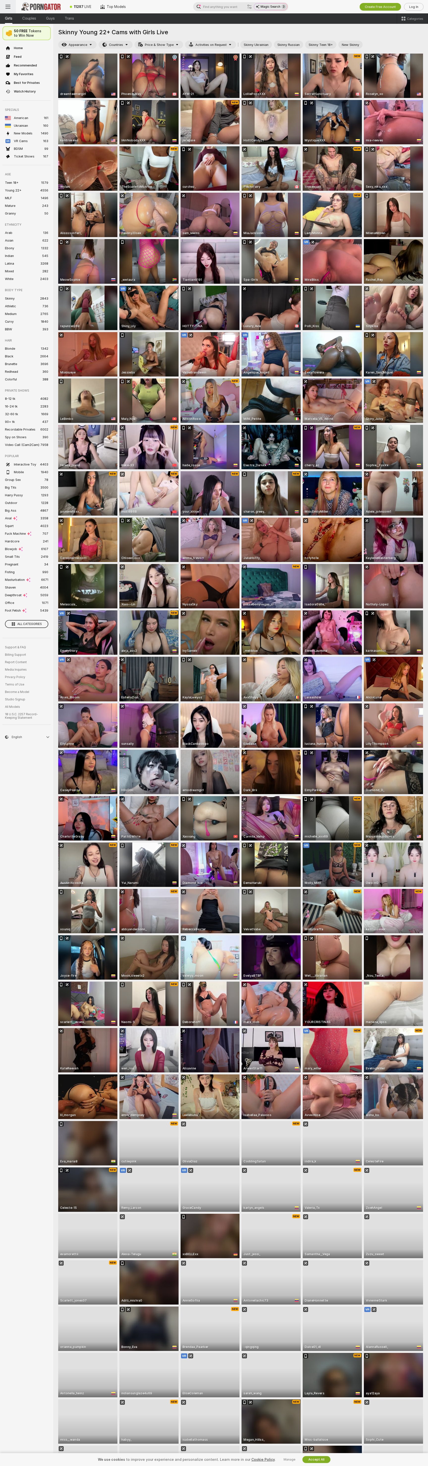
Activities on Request (211, 45)
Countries (116, 45)
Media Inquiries (16, 669)
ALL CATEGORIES (29, 624)
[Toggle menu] (8, 6)
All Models (12, 707)
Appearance (78, 45)
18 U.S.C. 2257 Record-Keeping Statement (21, 716)
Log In (413, 7)
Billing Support (15, 654)
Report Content (16, 662)
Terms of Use (14, 684)
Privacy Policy (15, 677)
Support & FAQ (15, 647)
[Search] (249, 6)
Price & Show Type (159, 45)
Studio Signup (15, 699)
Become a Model (17, 692)
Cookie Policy (263, 1460)
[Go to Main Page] (40, 6)
